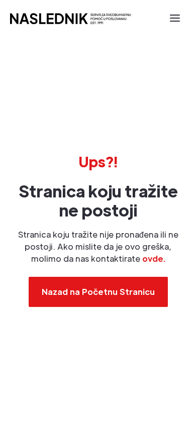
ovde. (153, 258)
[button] (175, 18)
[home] (70, 18)
